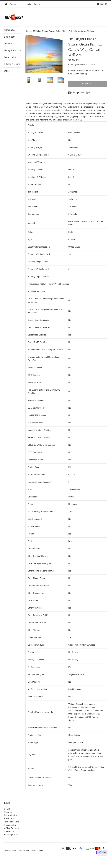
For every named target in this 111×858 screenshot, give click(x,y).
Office (12, 71)
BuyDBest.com (23, 850)
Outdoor (12, 44)
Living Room (12, 50)
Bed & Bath (12, 37)
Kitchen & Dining (12, 64)
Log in (28, 4)
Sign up (37, 4)
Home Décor (12, 30)
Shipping (72, 65)
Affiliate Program (11, 828)
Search (7, 809)
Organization (12, 57)
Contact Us (9, 831)
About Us (8, 812)
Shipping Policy (11, 834)
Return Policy (10, 818)
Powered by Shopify (37, 850)
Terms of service (11, 822)
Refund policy (10, 825)
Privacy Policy (10, 815)
